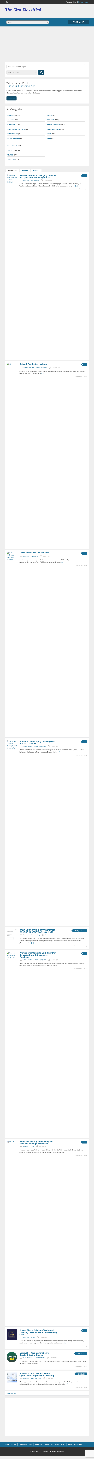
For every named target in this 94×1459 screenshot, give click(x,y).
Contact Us (48, 1444)
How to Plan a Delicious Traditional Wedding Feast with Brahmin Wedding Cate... (38, 1332)
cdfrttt (32, 1146)
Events (50, 115)
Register (80, 2)
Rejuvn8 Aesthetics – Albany (33, 364)
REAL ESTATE (12, 146)
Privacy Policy (60, 1444)
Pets (49, 138)
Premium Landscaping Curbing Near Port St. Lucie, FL (37, 742)
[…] (76, 186)
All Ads (14, 1444)
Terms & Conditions (74, 1444)
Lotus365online (40, 1357)
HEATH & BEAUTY (53, 124)
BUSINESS (26, 556)
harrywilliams (35, 180)
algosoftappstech (36, 1378)
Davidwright (34, 556)
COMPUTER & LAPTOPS (16, 129)
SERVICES (26, 180)
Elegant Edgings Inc (40, 746)
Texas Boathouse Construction (34, 553)
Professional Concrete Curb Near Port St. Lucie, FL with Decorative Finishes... (37, 955)
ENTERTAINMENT (13, 138)
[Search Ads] (41, 72)
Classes (25, 935)
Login (86, 2)
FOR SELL (50, 120)
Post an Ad (78, 22)
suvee (33, 1337)
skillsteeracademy (34, 935)
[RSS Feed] (7, 2)
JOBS (49, 134)
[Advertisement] (47, 44)
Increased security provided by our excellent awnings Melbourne (36, 1142)
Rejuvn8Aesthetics (41, 367)
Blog (31, 1444)
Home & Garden (53, 129)
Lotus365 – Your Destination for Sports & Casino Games (34, 1354)
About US (38, 1444)
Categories (23, 1444)
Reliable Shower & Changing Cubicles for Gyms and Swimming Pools (37, 176)
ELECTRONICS (12, 134)
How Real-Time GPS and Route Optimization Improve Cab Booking (36, 1374)
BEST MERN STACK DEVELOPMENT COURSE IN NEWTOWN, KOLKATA (37, 931)
